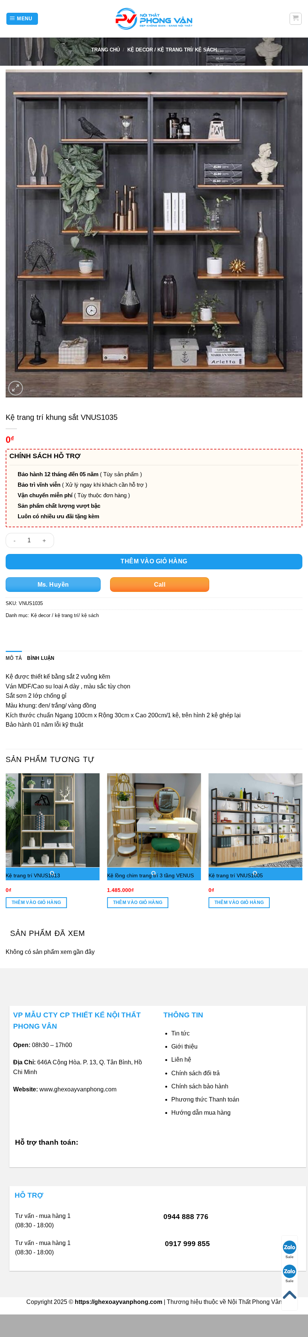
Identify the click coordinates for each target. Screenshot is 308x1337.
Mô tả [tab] (14, 658)
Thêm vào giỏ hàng (154, 561)
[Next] (302, 847)
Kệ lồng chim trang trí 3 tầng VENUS (150, 875)
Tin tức (180, 1033)
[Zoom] (15, 388)
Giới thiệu (184, 1046)
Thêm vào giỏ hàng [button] (36, 902)
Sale (289, 1257)
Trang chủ (105, 50)
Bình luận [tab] (40, 658)
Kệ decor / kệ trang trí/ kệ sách (172, 50)
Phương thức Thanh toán (205, 1099)
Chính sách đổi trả (195, 1073)
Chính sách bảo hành (199, 1086)
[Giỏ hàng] (296, 19)
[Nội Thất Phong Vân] (154, 18)
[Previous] (6, 847)
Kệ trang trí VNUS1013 (33, 875)
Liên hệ (181, 1059)
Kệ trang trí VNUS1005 (235, 875)
